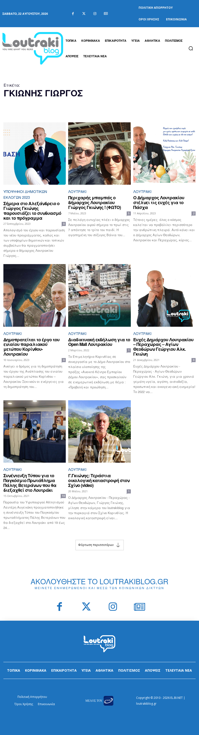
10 (63, 496)
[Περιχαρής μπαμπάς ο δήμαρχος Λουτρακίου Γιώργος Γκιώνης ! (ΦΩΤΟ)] (99, 153)
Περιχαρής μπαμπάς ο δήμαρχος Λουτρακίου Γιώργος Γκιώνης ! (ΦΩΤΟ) (94, 202)
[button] (191, 48)
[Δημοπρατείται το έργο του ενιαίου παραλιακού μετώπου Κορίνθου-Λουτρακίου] (34, 295)
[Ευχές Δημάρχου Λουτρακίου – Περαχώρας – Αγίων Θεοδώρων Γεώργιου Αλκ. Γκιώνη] (164, 295)
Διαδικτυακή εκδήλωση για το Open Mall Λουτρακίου (99, 342)
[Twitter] (84, 13)
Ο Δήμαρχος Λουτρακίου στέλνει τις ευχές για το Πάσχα (158, 202)
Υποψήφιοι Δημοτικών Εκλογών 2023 (25, 194)
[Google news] (105, 13)
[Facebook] (73, 13)
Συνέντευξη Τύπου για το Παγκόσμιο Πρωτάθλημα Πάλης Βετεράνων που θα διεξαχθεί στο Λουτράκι (29, 482)
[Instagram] (95, 13)
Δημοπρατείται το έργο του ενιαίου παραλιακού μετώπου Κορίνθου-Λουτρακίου (31, 346)
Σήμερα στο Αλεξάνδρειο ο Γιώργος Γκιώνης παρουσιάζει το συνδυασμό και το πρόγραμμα (32, 210)
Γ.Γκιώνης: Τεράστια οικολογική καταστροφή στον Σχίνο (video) (99, 480)
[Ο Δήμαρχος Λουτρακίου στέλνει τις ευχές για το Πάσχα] (164, 153)
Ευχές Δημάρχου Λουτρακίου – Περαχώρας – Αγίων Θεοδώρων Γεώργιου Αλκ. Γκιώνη (163, 346)
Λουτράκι (77, 191)
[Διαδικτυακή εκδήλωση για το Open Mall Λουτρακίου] (99, 295)
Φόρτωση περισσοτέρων (96, 545)
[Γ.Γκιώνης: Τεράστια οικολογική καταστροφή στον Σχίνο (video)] (99, 431)
